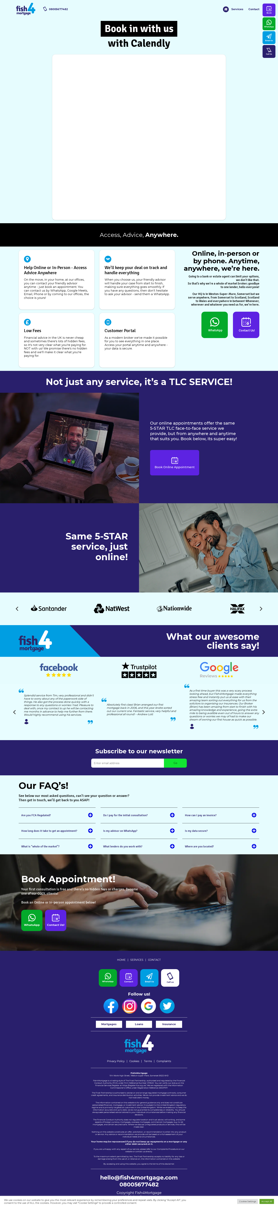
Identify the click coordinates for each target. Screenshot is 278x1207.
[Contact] (129, 978)
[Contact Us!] (246, 325)
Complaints (164, 1061)
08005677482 (58, 9)
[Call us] (170, 978)
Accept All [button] (266, 1201)
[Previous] (17, 608)
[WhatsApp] (214, 325)
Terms (148, 1061)
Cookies (134, 1061)
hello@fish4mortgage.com (139, 1177)
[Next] (260, 608)
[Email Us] (149, 978)
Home (121, 959)
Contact (253, 9)
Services (237, 9)
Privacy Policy (116, 1061)
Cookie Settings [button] (247, 1201)
